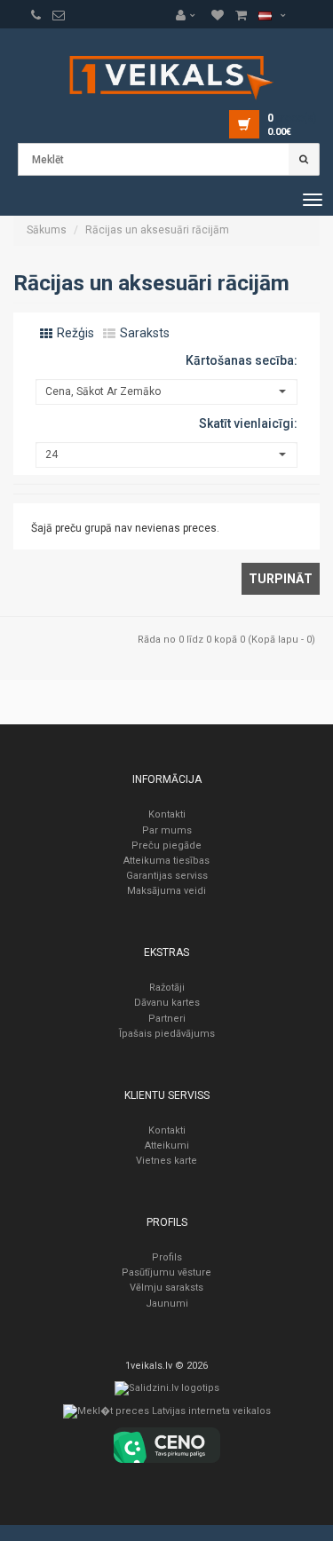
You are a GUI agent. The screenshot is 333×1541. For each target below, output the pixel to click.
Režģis (74, 333)
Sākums (47, 230)
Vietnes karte (166, 1160)
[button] (190, 15)
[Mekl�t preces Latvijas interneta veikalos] (167, 1415)
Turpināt (281, 579)
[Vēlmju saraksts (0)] (36, 15)
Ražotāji (167, 987)
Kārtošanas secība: (241, 360)
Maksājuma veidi (166, 891)
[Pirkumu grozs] (58, 15)
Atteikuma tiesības (166, 860)
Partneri (167, 1018)
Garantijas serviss (167, 875)
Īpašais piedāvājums (167, 1033)
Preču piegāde (166, 845)
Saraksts (143, 333)
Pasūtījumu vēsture (166, 1272)
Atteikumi (167, 1145)
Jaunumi (167, 1303)
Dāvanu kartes (167, 1002)
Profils (167, 1257)
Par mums (167, 830)
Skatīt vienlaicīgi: (248, 423)
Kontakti (167, 814)
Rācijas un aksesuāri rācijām (157, 230)
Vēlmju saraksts (166, 1287)
